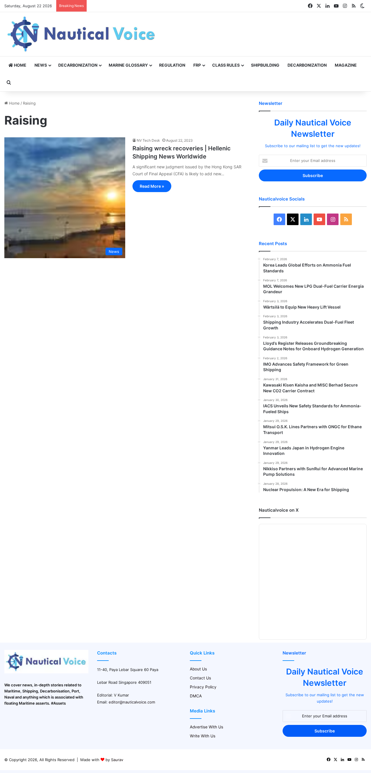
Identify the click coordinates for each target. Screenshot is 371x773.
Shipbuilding (265, 65)
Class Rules (226, 65)
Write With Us (202, 736)
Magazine (346, 65)
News (40, 65)
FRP (197, 65)
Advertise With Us (206, 727)
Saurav (117, 759)
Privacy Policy (203, 687)
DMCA (196, 696)
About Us (198, 669)
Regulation (172, 65)
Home (19, 65)
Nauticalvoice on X (279, 510)
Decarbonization (77, 65)
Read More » (152, 186)
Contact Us (200, 678)
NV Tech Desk (148, 140)
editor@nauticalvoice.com (132, 702)
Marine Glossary (128, 65)
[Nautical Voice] (82, 34)
